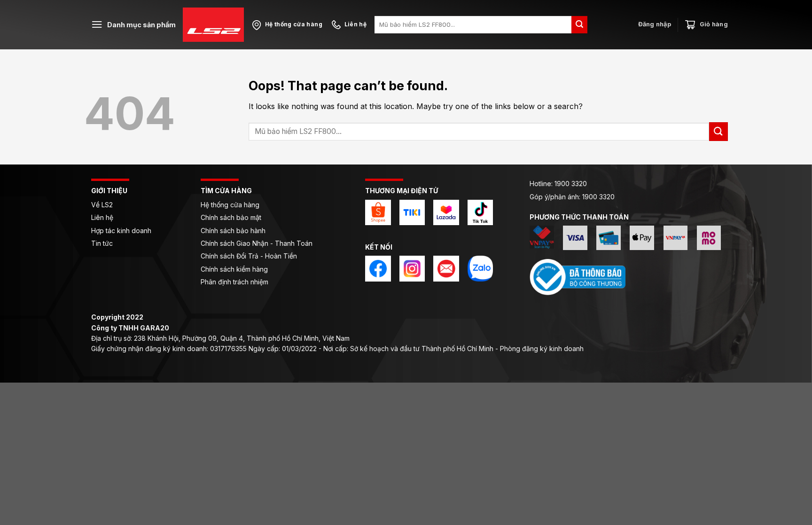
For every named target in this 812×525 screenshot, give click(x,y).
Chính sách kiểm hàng (234, 269)
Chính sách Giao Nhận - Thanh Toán (256, 243)
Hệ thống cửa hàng (230, 205)
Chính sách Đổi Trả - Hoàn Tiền (249, 256)
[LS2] (213, 25)
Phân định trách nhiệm (234, 282)
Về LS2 (102, 205)
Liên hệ (103, 217)
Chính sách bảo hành (233, 231)
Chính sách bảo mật (231, 217)
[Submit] (579, 24)
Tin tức (102, 243)
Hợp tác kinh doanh (121, 231)
